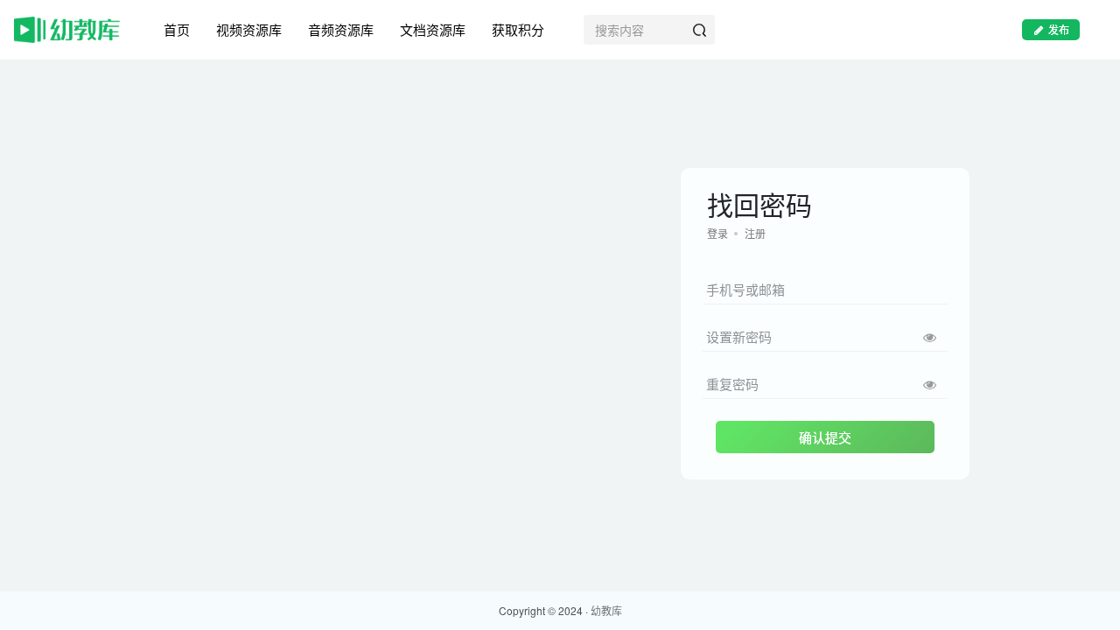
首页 (177, 29)
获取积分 (518, 29)
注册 (755, 233)
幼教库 (606, 610)
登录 (717, 233)
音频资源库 (341, 29)
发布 (1058, 29)
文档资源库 (433, 29)
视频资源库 (249, 29)
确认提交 (825, 437)
